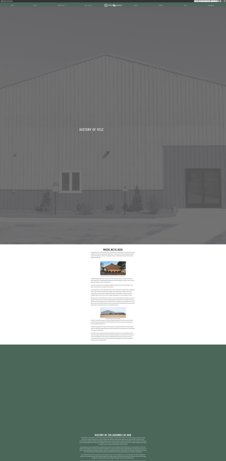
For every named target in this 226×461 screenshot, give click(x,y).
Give (185, 5)
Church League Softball (204, 1)
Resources (211, 5)
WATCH (136, 5)
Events (161, 5)
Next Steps (88, 5)
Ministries (61, 5)
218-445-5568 (214, 1)
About (35, 5)
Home (12, 5)
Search (196, 1)
